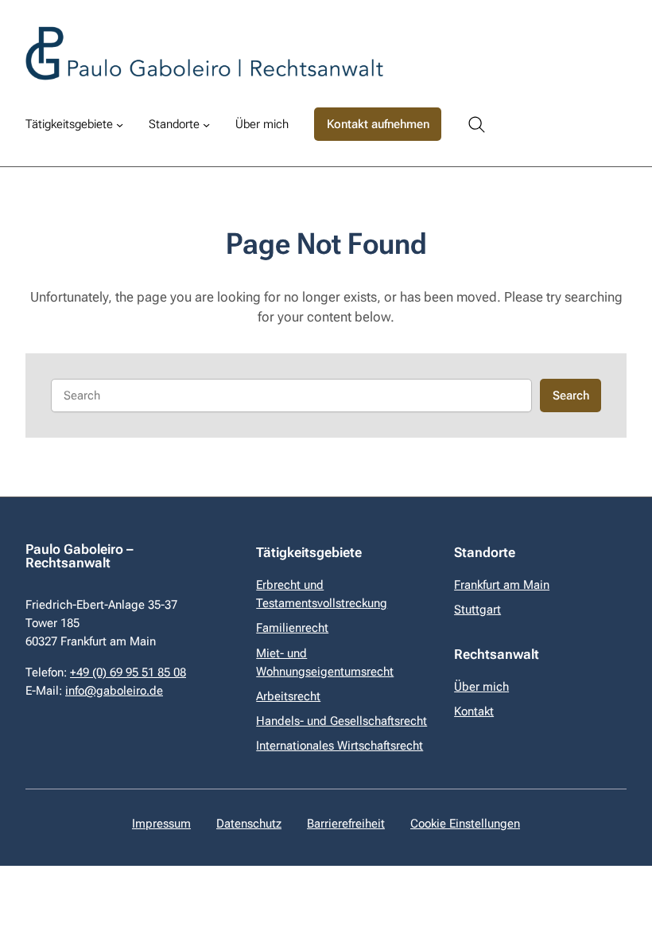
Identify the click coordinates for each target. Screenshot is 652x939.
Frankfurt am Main (501, 585)
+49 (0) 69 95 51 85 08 (128, 672)
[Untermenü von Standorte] (206, 124)
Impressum (161, 823)
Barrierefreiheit (346, 823)
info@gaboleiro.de (114, 691)
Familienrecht (292, 628)
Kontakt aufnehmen (378, 124)
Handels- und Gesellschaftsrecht (341, 721)
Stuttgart (477, 609)
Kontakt (474, 711)
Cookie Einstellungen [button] (465, 823)
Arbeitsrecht (288, 696)
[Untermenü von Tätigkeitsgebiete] (119, 124)
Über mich (481, 687)
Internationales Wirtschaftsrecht (339, 745)
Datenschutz (248, 823)
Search (571, 395)
